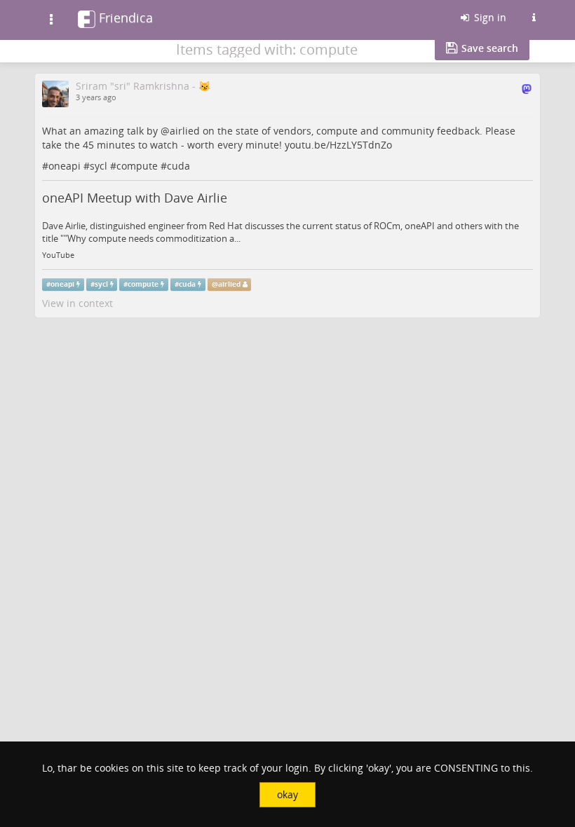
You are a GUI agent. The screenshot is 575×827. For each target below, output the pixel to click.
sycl (98, 165)
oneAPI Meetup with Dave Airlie (134, 197)
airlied (185, 130)
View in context (77, 303)
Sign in (488, 17)
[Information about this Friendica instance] (533, 17)
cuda (178, 165)
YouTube (58, 255)
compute (137, 165)
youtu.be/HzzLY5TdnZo (338, 144)
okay (287, 794)
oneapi (64, 165)
